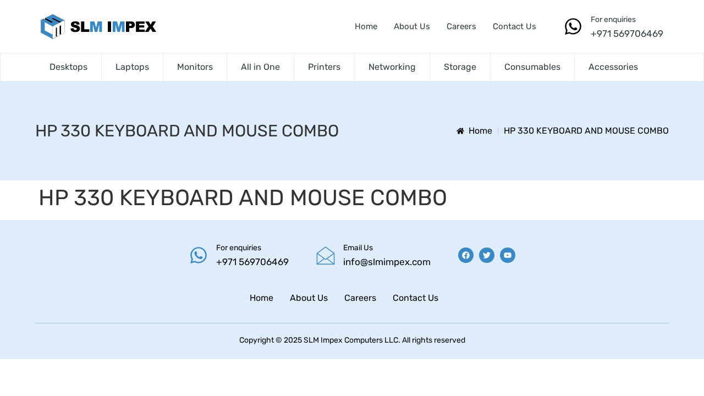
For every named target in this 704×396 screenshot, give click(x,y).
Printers (324, 67)
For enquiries (613, 19)
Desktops (68, 67)
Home (366, 26)
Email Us (358, 247)
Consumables (532, 67)
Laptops (132, 67)
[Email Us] (325, 255)
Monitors (195, 67)
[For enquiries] (573, 26)
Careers (461, 26)
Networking (392, 67)
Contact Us (514, 26)
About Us (412, 26)
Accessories (613, 67)
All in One (260, 67)
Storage (460, 67)
